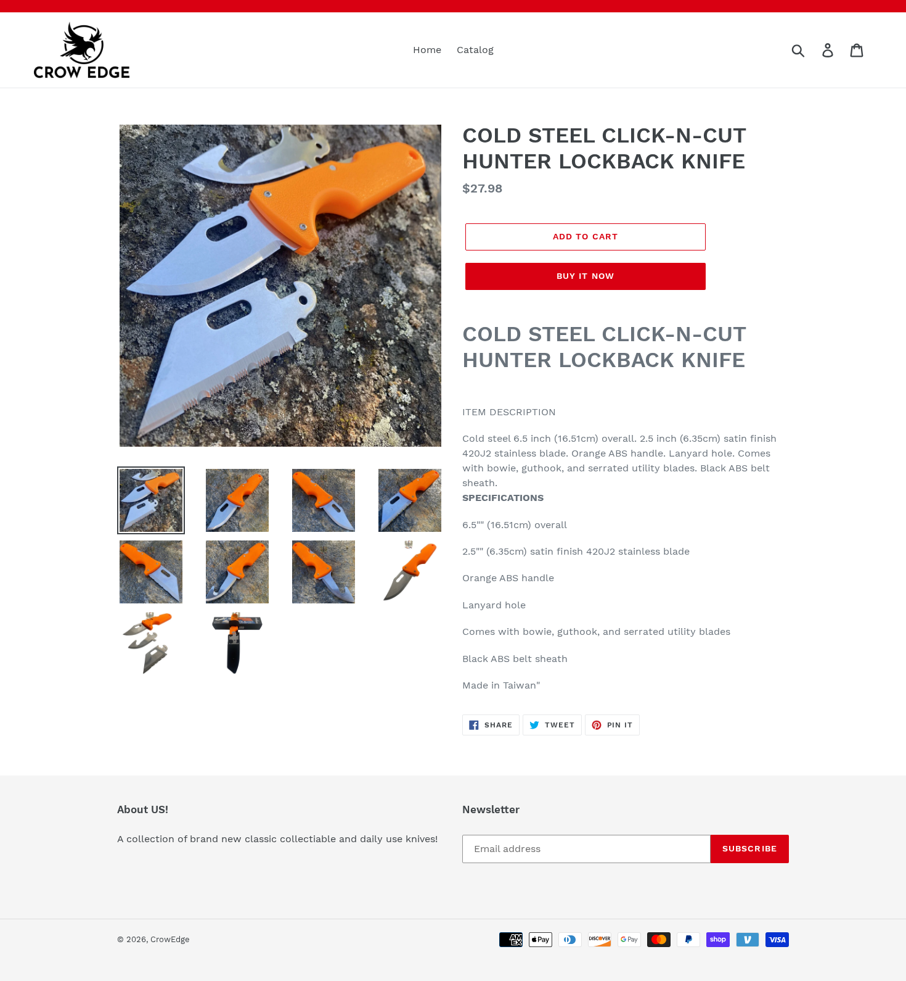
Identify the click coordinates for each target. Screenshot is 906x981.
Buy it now (585, 276)
